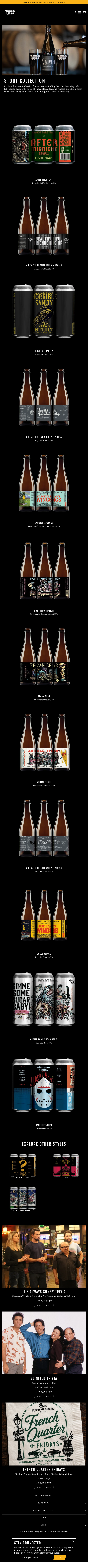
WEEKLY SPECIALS (43, 1510)
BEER (43, 1525)
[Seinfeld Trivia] (44, 1342)
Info (43, 1518)
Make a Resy (44, 1306)
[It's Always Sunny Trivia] (44, 1256)
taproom (43, 1503)
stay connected (43, 1496)
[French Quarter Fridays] (44, 1434)
